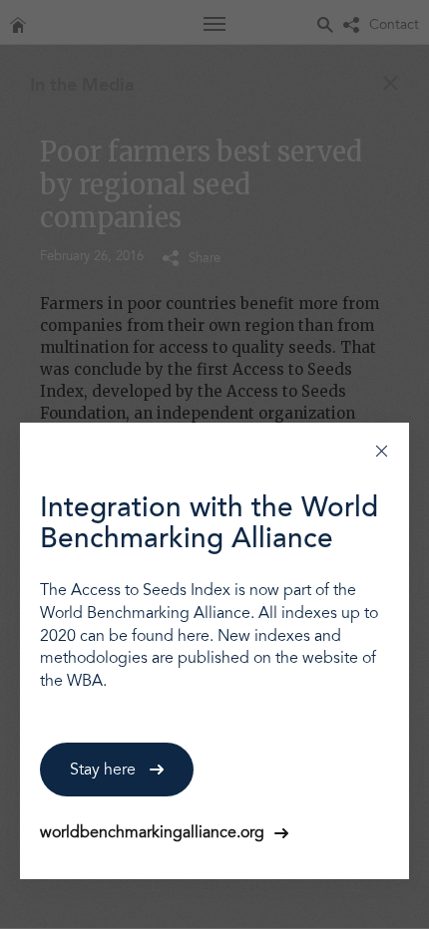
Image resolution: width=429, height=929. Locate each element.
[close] (381, 450)
